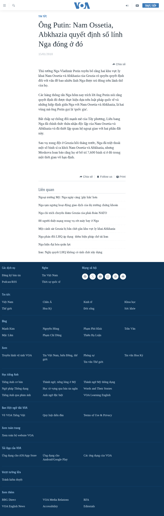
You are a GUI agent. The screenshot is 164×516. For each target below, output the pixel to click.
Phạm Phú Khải (93, 329)
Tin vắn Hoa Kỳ (133, 355)
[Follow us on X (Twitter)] (93, 276)
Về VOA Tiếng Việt (13, 415)
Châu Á (47, 302)
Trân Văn (129, 329)
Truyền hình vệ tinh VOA (17, 355)
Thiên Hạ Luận (92, 335)
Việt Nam (7, 302)
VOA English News (13, 506)
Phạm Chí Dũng (52, 335)
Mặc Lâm (7, 335)
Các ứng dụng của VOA (98, 455)
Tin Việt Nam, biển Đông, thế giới (60, 357)
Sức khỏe (129, 308)
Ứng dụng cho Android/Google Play (55, 457)
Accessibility (50, 506)
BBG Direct (9, 499)
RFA (86, 499)
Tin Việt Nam (50, 275)
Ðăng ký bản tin (11, 275)
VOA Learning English (97, 395)
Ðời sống (89, 308)
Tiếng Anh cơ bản (12, 382)
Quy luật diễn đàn (53, 415)
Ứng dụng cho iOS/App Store (19, 455)
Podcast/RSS (9, 282)
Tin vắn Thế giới (93, 362)
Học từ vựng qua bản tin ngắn (60, 388)
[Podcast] (115, 276)
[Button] (119, 64)
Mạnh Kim (8, 329)
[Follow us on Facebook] (85, 276)
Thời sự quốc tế (51, 282)
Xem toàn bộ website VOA (18, 435)
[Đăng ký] (123, 276)
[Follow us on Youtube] (100, 276)
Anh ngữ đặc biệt (53, 395)
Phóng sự (89, 355)
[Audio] (127, 5)
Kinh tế (88, 302)
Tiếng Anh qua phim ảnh (16, 395)
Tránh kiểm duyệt (12, 479)
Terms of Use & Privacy (98, 415)
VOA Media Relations (56, 499)
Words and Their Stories (98, 388)
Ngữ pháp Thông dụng (15, 388)
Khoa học (130, 302)
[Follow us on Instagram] (108, 276)
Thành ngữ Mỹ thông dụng (99, 382)
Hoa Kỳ (47, 308)
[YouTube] (137, 5)
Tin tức (42, 16)
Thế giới (7, 308)
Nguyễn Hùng (51, 329)
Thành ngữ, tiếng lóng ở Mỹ (59, 382)
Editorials (89, 506)
